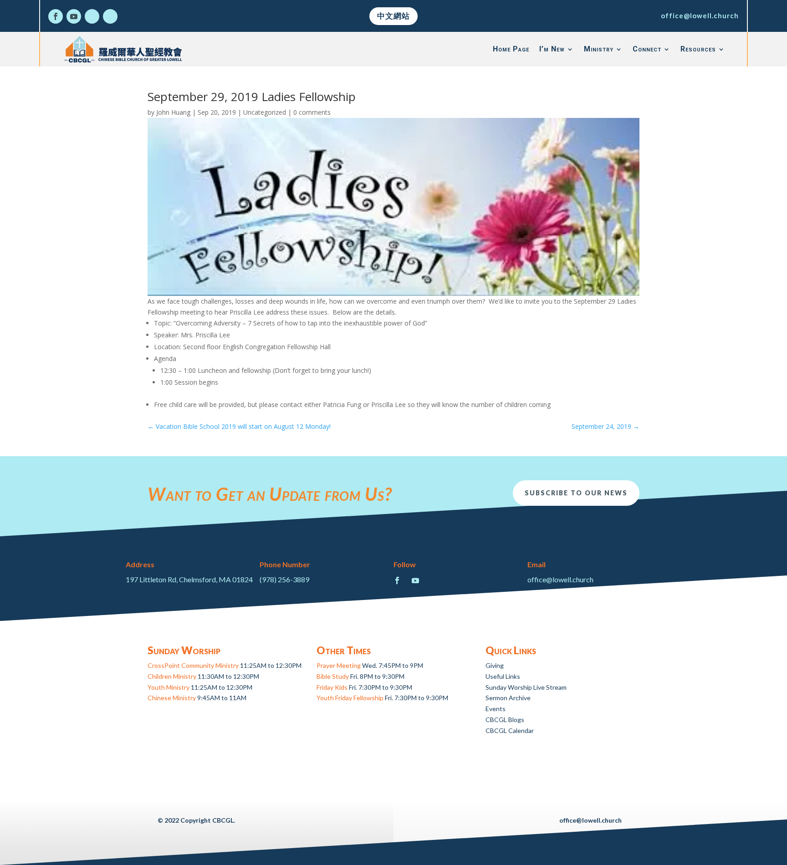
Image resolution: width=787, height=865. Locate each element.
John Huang (173, 112)
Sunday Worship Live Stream (526, 687)
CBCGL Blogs (504, 719)
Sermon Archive (508, 698)
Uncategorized (264, 112)
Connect (647, 49)
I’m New (552, 49)
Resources (698, 49)
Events (495, 708)
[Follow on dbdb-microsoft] (110, 16)
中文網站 (393, 15)
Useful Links (502, 676)
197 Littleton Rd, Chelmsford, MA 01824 (189, 579)
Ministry (598, 49)
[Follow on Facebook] (55, 16)
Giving (494, 665)
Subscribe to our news (576, 493)
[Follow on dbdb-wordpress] (92, 16)
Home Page (511, 49)
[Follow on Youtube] (73, 16)
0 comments (312, 112)
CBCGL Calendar (509, 730)
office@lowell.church (700, 15)
